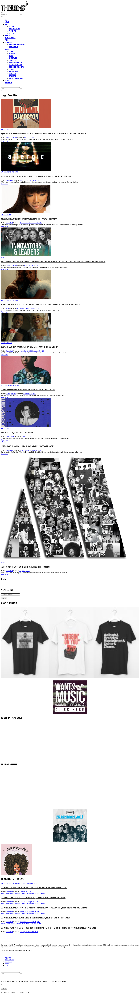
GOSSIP (11, 69)
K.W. (7, 308)
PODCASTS (12, 74)
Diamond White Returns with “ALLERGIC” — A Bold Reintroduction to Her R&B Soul (36, 176)
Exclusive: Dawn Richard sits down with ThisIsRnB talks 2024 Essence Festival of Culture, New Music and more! (49, 928)
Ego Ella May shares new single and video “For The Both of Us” (28, 389)
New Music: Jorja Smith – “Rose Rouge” (17, 432)
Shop (6, 20)
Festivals (14, 923)
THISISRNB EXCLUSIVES (16, 67)
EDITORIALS (13, 58)
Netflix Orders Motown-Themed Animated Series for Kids (25, 567)
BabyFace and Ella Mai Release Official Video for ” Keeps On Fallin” (29, 347)
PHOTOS (7, 40)
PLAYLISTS (12, 31)
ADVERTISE (8, 83)
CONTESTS (12, 60)
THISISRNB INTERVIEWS (17, 44)
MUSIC (7, 24)
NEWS (7, 22)
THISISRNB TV (13, 47)
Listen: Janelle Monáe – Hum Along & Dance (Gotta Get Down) (27, 446)
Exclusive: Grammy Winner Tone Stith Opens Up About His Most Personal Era (34, 887)
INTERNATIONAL (7, 385)
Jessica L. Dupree (11, 137)
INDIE (7, 80)
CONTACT (9, 965)
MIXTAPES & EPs (14, 29)
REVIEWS (12, 53)
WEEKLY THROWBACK (16, 78)
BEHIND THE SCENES (15, 65)
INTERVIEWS (9, 42)
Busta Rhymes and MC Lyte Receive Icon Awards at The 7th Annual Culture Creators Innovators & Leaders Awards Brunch (53, 261)
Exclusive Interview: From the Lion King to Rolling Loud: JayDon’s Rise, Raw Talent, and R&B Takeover (44, 907)
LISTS (11, 51)
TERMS (7, 963)
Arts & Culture (5, 923)
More (7, 49)
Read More (4, 141)
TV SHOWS (12, 76)
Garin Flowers (10, 436)
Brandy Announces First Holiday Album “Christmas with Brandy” (29, 218)
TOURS (11, 56)
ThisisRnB (9, 180)
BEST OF (11, 33)
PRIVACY (8, 962)
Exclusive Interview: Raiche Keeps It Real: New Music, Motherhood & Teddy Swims (35, 917)
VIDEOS (7, 35)
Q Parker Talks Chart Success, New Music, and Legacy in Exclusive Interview (33, 897)
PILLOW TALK (13, 71)
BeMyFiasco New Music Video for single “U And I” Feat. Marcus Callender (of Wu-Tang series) (40, 304)
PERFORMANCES (10, 38)
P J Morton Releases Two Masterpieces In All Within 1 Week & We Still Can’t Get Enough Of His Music (44, 133)
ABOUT (8, 958)
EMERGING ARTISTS (15, 62)
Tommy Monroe (11, 394)
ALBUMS (12, 26)
